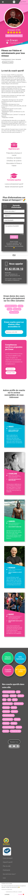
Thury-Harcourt (14, 312)
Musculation (10, 369)
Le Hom (20, 306)
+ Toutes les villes (15, 731)
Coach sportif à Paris (8, 692)
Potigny (9, 309)
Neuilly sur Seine (7, 703)
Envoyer (14, 237)
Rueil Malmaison (7, 719)
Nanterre (19, 727)
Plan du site (6, 866)
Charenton (6, 723)
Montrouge (6, 707)
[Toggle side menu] (3, 2)
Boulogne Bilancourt (8, 727)
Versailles (13, 723)
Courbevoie (6, 711)
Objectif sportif (7, 862)
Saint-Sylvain (17, 309)
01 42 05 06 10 (14, 268)
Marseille (5, 695)
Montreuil (5, 731)
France (13, 59)
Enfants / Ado (11, 372)
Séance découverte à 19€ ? (14, 35)
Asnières (14, 707)
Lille (9, 699)
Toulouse (20, 695)
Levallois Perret (19, 703)
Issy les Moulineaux (8, 715)
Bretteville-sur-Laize (11, 306)
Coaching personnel (6, 59)
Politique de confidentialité (6, 889)
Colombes (14, 711)
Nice (4, 699)
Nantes (15, 699)
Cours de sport (7, 858)
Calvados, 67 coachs (8, 62)
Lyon (18, 692)
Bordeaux (13, 695)
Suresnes (17, 719)
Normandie (18, 59)
